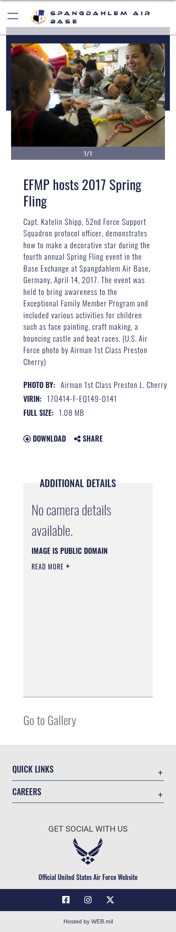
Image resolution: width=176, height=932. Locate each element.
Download (48, 438)
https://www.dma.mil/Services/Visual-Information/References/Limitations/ (81, 681)
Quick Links (33, 769)
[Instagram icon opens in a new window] (88, 900)
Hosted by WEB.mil (88, 921)
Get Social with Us (88, 829)
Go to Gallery (49, 719)
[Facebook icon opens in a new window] (66, 900)
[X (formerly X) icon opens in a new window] (110, 900)
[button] (13, 17)
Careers (26, 792)
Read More (49, 566)
